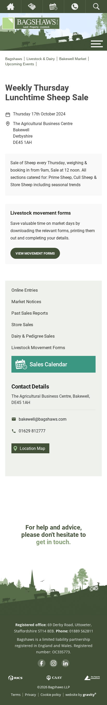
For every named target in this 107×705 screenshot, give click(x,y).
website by (80, 695)
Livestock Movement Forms (38, 347)
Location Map (32, 448)
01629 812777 (32, 430)
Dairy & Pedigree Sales (33, 336)
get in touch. (53, 542)
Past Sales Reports (29, 313)
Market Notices (26, 301)
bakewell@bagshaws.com (42, 419)
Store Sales (22, 324)
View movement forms (35, 253)
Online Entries (24, 290)
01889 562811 (81, 630)
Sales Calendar (48, 364)
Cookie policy (51, 695)
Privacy (30, 695)
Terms (16, 695)
